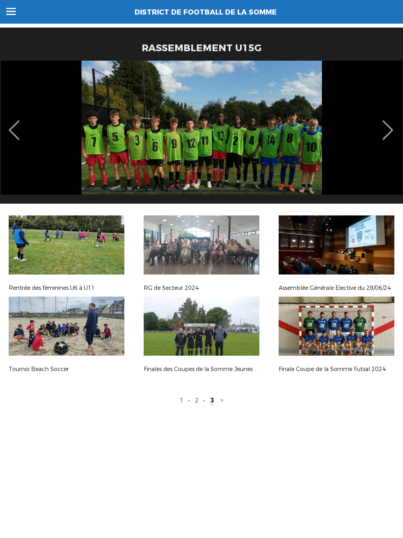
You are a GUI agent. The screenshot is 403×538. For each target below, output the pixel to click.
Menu (11, 11)
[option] (201, 135)
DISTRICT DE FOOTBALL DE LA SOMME (206, 12)
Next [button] (388, 124)
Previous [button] (14, 124)
